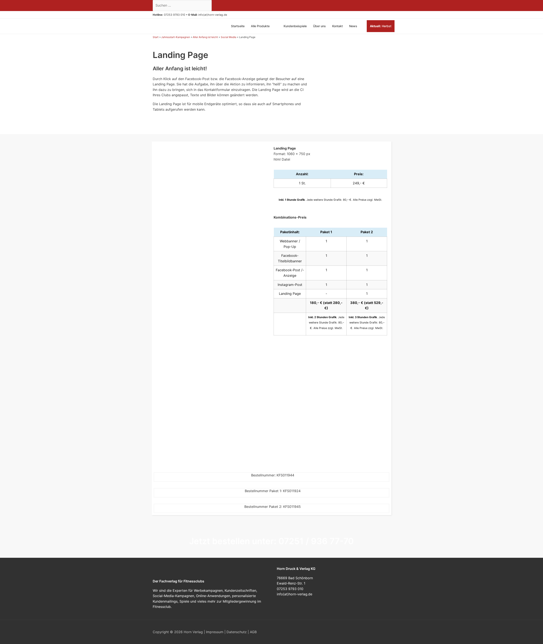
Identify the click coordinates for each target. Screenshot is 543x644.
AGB (253, 632)
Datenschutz (237, 632)
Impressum (214, 632)
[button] (228, 14)
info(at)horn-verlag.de (212, 14)
